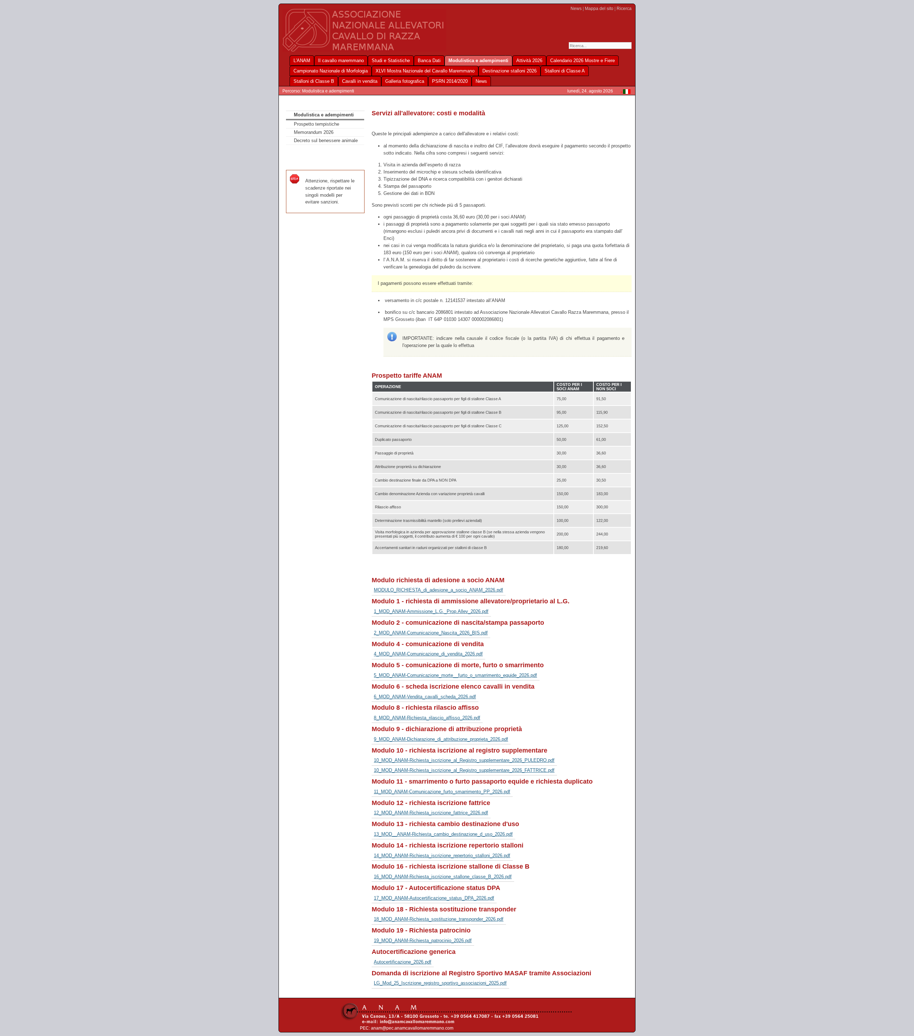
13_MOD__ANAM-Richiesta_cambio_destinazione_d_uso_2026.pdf (443, 834)
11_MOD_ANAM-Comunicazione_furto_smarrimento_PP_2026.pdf (442, 791)
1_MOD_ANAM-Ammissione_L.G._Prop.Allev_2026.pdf (431, 611)
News (576, 8)
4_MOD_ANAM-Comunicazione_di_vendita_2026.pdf (428, 654)
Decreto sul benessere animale (326, 140)
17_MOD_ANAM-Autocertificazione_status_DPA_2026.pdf (434, 898)
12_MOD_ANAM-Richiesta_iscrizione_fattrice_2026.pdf (431, 812)
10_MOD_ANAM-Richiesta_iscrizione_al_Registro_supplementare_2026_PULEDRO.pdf (464, 760)
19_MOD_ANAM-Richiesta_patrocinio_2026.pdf (423, 940)
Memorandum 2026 (313, 132)
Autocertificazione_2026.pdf (402, 962)
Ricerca (624, 8)
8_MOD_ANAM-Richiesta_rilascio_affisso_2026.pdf (427, 717)
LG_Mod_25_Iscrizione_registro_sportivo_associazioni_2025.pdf (440, 983)
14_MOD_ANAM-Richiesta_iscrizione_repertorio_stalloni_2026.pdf (442, 855)
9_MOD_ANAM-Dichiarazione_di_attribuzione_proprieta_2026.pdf (441, 739)
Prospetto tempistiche (316, 124)
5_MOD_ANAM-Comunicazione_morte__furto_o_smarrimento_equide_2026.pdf (455, 675)
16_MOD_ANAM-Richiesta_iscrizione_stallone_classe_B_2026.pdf (443, 876)
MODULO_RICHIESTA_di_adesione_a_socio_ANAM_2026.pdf (438, 590)
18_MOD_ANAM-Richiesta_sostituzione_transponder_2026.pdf (438, 919)
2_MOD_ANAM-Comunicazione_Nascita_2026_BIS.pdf (431, 632)
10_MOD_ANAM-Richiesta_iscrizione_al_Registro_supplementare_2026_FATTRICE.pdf (464, 770)
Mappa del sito (599, 8)
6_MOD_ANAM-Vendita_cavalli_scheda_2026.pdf (425, 696)
